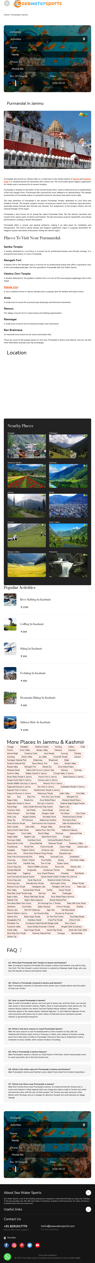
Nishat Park (29, 847)
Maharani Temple (55, 843)
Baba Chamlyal (44, 907)
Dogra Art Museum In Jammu (19, 793)
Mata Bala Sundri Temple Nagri (19, 893)
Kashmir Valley (13, 773)
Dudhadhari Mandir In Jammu (73, 787)
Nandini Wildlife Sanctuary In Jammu (22, 783)
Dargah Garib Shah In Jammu (19, 780)
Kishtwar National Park (16, 763)
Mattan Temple (78, 883)
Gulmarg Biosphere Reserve (59, 840)
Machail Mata (76, 933)
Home (6, 15)
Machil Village (43, 833)
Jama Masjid (49, 753)
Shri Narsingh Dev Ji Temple (49, 903)
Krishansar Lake (66, 850)
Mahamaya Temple (45, 793)
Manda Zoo (11, 287)
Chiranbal (64, 873)
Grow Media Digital (72, 1258)
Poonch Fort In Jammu (47, 777)
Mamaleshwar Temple (35, 883)
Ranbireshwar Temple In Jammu (47, 790)
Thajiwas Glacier (28, 850)
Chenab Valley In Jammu (63, 773)
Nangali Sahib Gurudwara (71, 927)
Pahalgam (24, 747)
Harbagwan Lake (39, 887)
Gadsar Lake (82, 847)
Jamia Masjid (47, 810)
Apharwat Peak (76, 833)
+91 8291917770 (15, 1226)
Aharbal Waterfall (14, 870)
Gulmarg (64, 770)
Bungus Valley (47, 827)
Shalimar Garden (42, 747)
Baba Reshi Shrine (49, 837)
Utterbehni (11, 907)
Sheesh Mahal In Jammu (17, 913)
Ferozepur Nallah (14, 840)
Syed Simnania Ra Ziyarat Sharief (20, 877)
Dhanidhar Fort (13, 923)
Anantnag (11, 757)
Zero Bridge (30, 813)
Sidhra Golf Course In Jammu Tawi (40, 770)
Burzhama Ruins (69, 820)
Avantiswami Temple (51, 870)
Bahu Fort (31, 797)
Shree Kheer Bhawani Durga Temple (38, 853)
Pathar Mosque (13, 813)
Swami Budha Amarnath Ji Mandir (41, 927)
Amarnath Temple (60, 757)
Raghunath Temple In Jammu (19, 803)
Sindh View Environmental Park (20, 857)
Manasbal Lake (65, 853)
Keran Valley (26, 833)
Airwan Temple (65, 890)
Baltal (66, 760)
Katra (56, 763)
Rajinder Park (12, 900)
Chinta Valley (12, 930)
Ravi (19, 797)
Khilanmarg (37, 760)
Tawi (9, 797)
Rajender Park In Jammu (17, 790)
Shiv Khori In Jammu (45, 787)
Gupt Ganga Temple (32, 930)
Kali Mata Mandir (68, 910)
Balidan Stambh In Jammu (36, 773)
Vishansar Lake (47, 850)
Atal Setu (42, 893)
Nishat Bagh (12, 807)
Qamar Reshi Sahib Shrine (18, 830)
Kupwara (72, 750)
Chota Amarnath (46, 847)
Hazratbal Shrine (49, 817)
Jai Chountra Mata (41, 913)
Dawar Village (65, 847)
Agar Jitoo (51, 910)
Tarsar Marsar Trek (39, 763)
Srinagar (10, 747)
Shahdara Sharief (34, 920)
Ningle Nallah (12, 837)
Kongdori (66, 837)
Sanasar (77, 757)
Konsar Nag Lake (14, 880)
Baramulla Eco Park (15, 843)
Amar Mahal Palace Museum (62, 897)
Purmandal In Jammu (19, 15)
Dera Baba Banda (77, 917)
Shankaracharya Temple (72, 817)
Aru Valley (43, 757)
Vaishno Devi (12, 917)
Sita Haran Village (77, 860)
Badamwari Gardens (48, 820)
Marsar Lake (76, 867)
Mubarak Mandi (13, 770)
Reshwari (59, 833)
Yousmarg (11, 860)
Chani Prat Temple (55, 920)
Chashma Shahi (30, 753)
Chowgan (61, 933)
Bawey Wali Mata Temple (34, 897)
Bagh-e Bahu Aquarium (33, 900)
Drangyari (11, 833)
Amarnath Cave (56, 857)
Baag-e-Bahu (12, 800)
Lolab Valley (30, 827)
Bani (54, 893)
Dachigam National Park (17, 760)
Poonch (10, 750)
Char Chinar (80, 813)
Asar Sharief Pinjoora (45, 873)
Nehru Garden (13, 827)
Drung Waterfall (36, 843)
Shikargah (70, 870)
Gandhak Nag (29, 863)
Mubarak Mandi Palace (71, 800)
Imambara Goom (34, 840)
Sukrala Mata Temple (31, 890)
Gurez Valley (25, 750)
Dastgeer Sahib (48, 813)
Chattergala (66, 893)
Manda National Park (58, 900)
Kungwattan (32, 870)
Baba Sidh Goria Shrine (76, 903)
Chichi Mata (26, 907)
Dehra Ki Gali (74, 920)
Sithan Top (11, 820)
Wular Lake (11, 817)
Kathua (71, 747)
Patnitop (77, 753)
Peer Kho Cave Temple (51, 797)
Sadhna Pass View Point (45, 830)
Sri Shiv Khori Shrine (55, 917)
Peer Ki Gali (46, 863)
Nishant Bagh (12, 753)
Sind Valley (80, 793)
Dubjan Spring (62, 863)
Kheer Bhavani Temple (16, 823)
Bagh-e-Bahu (12, 897)
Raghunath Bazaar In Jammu (19, 787)
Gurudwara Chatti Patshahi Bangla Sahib (41, 923)
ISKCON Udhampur (32, 910)
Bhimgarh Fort (30, 767)
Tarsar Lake (59, 867)
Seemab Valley (65, 827)
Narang (61, 860)
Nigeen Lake (64, 807)
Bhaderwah (53, 760)
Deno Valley (12, 890)
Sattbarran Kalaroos (69, 830)
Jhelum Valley (26, 757)
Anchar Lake (64, 810)
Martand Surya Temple (16, 887)
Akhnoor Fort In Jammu (52, 783)
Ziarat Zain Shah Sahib (78, 930)
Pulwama (58, 750)
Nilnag (41, 857)
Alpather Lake (29, 837)
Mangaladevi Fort (14, 920)
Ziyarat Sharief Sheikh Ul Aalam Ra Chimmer (59, 877)
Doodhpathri (74, 857)
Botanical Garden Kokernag (59, 880)
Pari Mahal (65, 813)
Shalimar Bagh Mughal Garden (72, 803)
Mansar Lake (12, 910)
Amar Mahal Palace (66, 767)
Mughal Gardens (29, 817)
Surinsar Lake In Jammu (48, 780)
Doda (83, 747)
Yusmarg (64, 753)
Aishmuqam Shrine (58, 883)
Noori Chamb (70, 923)
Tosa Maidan (46, 860)
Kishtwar (58, 747)
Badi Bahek (79, 873)
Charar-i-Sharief (28, 860)
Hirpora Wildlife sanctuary (38, 867)
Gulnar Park (12, 863)
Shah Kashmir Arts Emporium (44, 823)
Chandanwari (12, 847)
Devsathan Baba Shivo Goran (19, 903)
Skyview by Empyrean (64, 913)
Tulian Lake (81, 887)
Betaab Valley (12, 767)
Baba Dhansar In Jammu (73, 777)
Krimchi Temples (63, 907)
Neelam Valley (70, 763)
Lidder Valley (64, 793)
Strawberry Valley (76, 843)
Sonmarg (78, 770)
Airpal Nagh (11, 873)
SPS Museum (27, 820)
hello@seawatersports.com (58, 1226)
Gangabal (11, 850)
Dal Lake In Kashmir (45, 803)
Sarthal (49, 890)
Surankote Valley (14, 927)
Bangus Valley (42, 750)
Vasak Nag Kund (34, 880)
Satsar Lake (12, 853)
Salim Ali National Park (71, 823)
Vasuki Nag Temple (54, 930)
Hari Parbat (31, 810)
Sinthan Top (11, 937)
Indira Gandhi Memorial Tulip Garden (38, 807)
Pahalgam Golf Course (61, 887)
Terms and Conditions (47, 1255)
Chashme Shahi (13, 810)
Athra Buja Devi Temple (16, 933)
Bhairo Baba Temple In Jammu (19, 777)
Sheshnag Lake (13, 883)
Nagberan (27, 873)
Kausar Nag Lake (14, 867)
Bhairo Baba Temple (32, 917)
